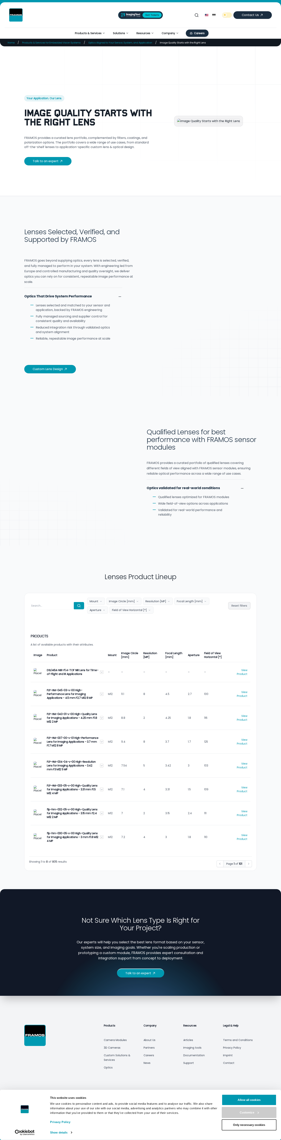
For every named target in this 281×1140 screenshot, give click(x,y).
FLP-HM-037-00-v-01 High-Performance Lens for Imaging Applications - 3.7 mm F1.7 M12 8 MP (72, 741)
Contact (228, 1063)
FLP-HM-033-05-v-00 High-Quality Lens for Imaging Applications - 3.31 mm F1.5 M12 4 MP (72, 789)
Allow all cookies (249, 1099)
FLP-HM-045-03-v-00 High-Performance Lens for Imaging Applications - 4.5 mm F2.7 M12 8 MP (70, 694)
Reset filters (239, 606)
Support (188, 1063)
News (147, 1063)
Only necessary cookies (249, 1124)
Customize (247, 1112)
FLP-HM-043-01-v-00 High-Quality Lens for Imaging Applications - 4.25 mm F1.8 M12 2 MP (72, 718)
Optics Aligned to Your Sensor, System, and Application (120, 42)
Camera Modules (115, 1040)
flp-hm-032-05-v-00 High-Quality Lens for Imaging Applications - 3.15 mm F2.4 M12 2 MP (72, 813)
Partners (149, 1048)
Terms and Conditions (238, 1040)
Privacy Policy (60, 1122)
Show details (58, 1132)
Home (11, 42)
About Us (149, 1040)
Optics (108, 1067)
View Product (242, 672)
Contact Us (250, 15)
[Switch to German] (214, 15)
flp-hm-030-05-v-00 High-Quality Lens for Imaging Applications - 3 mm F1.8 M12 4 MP (72, 837)
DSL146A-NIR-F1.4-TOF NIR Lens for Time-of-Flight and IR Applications (72, 672)
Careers (149, 1055)
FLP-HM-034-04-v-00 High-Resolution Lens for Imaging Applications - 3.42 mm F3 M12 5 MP (71, 765)
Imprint (228, 1055)
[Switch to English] (206, 15)
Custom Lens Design (48, 369)
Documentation (194, 1055)
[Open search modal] (196, 15)
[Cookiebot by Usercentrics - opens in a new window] (24, 1132)
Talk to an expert (45, 161)
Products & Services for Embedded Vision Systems (51, 42)
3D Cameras (112, 1048)
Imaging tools (192, 1048)
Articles (188, 1040)
